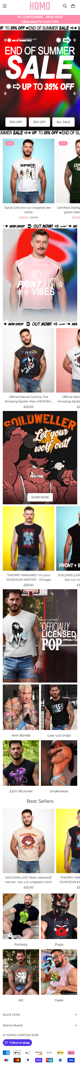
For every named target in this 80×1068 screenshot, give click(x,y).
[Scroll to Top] (73, 1048)
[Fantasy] (21, 916)
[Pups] (59, 916)
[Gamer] (59, 972)
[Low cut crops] (59, 707)
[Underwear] (59, 763)
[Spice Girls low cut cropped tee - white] (28, 171)
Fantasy (21, 944)
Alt (21, 1000)
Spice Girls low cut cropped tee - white (28, 210)
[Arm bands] (21, 707)
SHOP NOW (40, 315)
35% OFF (16, 122)
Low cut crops (59, 735)
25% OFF (39, 122)
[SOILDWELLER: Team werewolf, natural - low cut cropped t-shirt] (28, 841)
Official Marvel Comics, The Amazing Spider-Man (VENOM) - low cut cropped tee (28, 399)
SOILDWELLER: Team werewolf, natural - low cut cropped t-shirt (28, 880)
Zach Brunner (21, 791)
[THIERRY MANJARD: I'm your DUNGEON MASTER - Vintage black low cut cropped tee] (28, 538)
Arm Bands (21, 735)
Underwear (59, 791)
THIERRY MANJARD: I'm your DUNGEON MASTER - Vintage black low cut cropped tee (29, 577)
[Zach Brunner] (21, 763)
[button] (73, 6)
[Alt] (21, 972)
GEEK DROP (40, 675)
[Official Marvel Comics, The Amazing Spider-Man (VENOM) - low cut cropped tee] (28, 360)
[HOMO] (40, 6)
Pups (59, 944)
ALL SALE (63, 122)
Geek (59, 1000)
